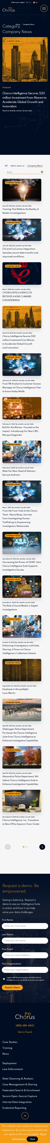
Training (7, 1048)
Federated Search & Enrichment (21, 1090)
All (6, 166)
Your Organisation (11, 964)
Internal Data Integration (17, 1102)
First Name (7, 920)
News (5, 1054)
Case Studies (9, 1042)
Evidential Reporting (14, 1108)
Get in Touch (25, 1032)
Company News (34, 166)
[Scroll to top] (25, 1115)
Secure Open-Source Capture (19, 1096)
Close (32, 1139)
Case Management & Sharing (19, 1084)
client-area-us (17, 166)
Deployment (9, 1063)
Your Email (7, 949)
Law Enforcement (12, 1069)
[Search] (42, 171)
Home (18, 24)
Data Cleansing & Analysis (17, 1079)
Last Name (7, 935)
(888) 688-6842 (25, 1026)
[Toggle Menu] (44, 8)
